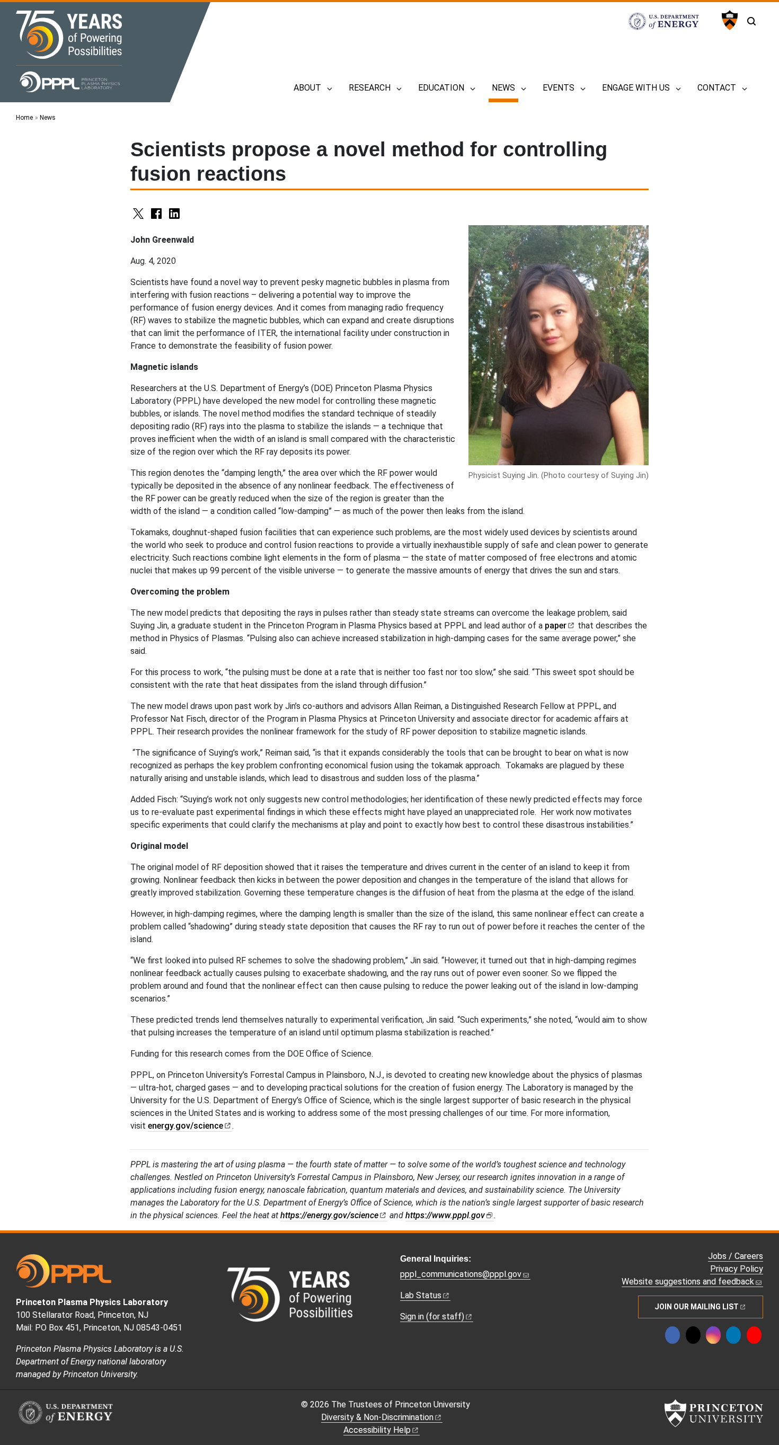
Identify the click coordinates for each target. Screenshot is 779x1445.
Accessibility (377, 1430)
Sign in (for (432, 1316)
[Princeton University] (728, 20)
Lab (420, 1295)
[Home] (69, 51)
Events (558, 88)
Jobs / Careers (735, 1256)
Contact (716, 88)
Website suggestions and (688, 1281)
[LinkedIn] (733, 1335)
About (307, 88)
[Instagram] (713, 1335)
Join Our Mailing (696, 1306)
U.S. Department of (669, 21)
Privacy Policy (736, 1269)
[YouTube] (754, 1335)
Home (24, 117)
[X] (693, 1335)
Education (441, 88)
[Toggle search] (751, 21)
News (505, 87)
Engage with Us (636, 88)
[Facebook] (672, 1335)
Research (370, 88)
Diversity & (377, 1417)
